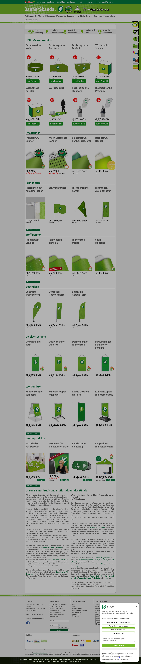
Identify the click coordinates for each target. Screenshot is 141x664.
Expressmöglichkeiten (118, 630)
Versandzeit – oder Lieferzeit (118, 626)
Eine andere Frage (118, 633)
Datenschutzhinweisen (75, 661)
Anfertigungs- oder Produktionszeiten (118, 622)
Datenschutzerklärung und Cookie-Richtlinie (113, 657)
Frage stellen (118, 645)
